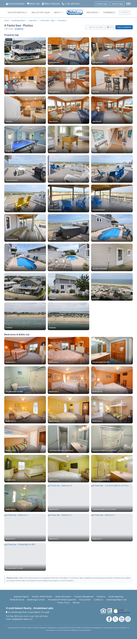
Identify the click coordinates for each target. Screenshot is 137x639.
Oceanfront (33, 20)
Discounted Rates (17, 4)
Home (6, 20)
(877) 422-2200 (21, 616)
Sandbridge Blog (116, 597)
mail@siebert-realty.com (22, 619)
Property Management (84, 597)
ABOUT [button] (57, 12)
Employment (84, 600)
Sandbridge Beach (19, 20)
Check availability (124, 27)
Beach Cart (35, 4)
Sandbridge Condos (36, 600)
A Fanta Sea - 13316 (47, 20)
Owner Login (117, 4)
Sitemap (76, 603)
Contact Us (98, 600)
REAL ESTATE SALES (41, 12)
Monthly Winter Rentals (42, 597)
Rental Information (63, 597)
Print (111, 27)
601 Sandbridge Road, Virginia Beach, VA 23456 (28, 612)
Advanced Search (21, 597)
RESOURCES (92, 12)
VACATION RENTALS (17, 12)
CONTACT (124, 12)
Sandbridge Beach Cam (116, 600)
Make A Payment (52, 4)
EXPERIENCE (108, 12)
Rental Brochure (17, 600)
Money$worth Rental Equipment (62, 600)
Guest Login (102, 4)
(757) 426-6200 (41, 616)
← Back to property (95, 27)
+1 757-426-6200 (72, 4)
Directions (101, 597)
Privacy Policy (63, 603)
